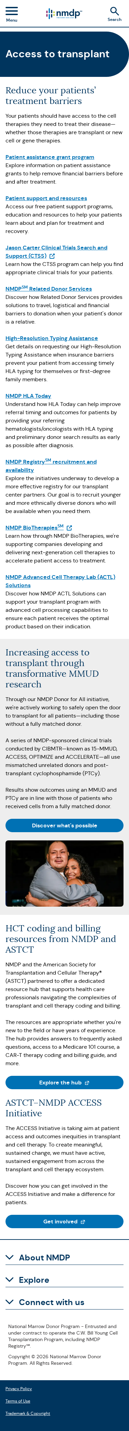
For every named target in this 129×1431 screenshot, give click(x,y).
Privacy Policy (19, 1388)
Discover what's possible (64, 825)
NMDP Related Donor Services (49, 288)
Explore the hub (81, 1082)
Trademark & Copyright (28, 1413)
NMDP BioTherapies (39, 527)
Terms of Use (18, 1400)
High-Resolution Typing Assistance (52, 338)
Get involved (83, 1221)
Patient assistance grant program (50, 157)
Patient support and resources (46, 198)
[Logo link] (64, 14)
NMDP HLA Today (28, 395)
